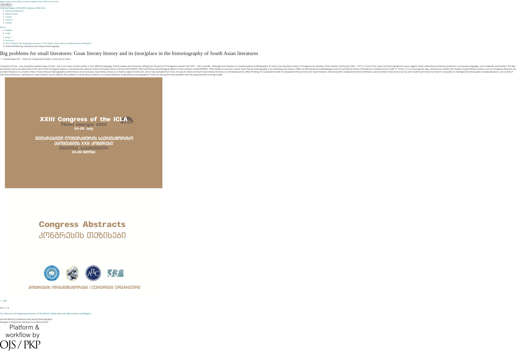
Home (8, 37)
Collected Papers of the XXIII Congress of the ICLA (22, 8)
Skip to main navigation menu (30, 1)
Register (8, 30)
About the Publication (14, 11)
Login (7, 33)
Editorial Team (11, 14)
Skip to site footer (51, 1)
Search (3, 27)
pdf (4, 300)
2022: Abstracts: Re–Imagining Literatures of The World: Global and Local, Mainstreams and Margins (48, 43)
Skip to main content (8, 1)
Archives (9, 20)
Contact (8, 23)
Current (8, 17)
